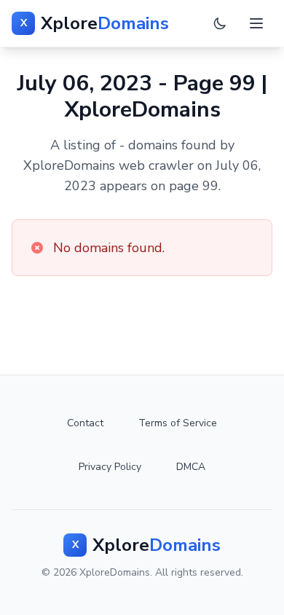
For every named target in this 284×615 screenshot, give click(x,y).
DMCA (190, 467)
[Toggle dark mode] (219, 23)
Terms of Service (177, 423)
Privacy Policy (110, 467)
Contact (85, 423)
